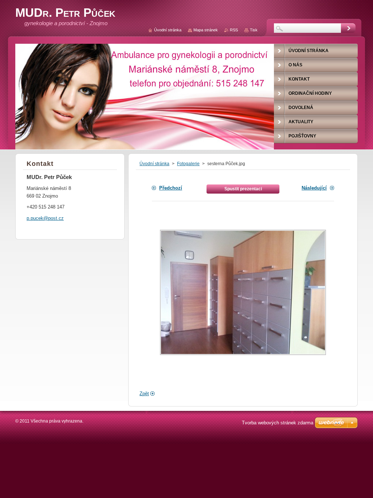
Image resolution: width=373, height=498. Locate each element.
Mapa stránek (205, 30)
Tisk (254, 30)
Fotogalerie (188, 164)
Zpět (144, 393)
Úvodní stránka (154, 164)
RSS (234, 30)
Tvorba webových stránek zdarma (277, 422)
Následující (314, 188)
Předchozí (170, 188)
